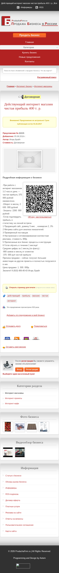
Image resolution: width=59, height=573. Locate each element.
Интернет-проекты (13, 398)
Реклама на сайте (13, 513)
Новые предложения (29, 57)
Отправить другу (13, 326)
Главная (29, 42)
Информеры (11, 488)
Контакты (29, 61)
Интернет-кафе (12, 403)
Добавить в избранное (26, 337)
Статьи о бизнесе (13, 476)
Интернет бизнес (24, 86)
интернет (12, 301)
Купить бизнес (29, 52)
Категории (17, 48)
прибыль (26, 296)
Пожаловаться (40, 326)
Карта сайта (11, 531)
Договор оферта (13, 500)
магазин (36, 296)
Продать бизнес (29, 35)
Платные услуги (13, 506)
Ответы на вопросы (14, 519)
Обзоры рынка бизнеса (16, 482)
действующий (14, 296)
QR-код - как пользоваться (39, 217)
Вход (19, 369)
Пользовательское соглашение (20, 525)
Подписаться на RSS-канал (17, 337)
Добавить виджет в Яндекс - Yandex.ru (35, 337)
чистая (45, 296)
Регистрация (32, 369)
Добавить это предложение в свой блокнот (26, 315)
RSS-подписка (12, 494)
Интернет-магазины (43, 86)
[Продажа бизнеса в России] (29, 21)
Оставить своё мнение (16, 347)
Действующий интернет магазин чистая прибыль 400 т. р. (28, 106)
